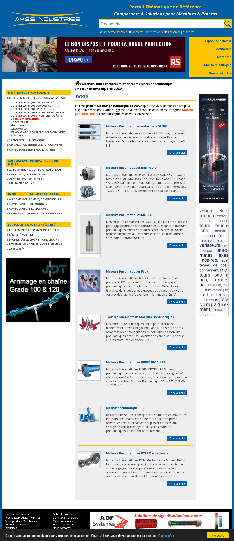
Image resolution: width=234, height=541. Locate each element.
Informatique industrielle (28, 174)
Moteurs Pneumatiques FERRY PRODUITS (135, 362)
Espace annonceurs (64, 524)
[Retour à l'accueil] (77, 83)
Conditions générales (65, 517)
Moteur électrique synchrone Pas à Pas (36, 115)
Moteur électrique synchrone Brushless (37, 112)
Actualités (223, 49)
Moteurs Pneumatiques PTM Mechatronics (137, 453)
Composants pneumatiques (28, 208)
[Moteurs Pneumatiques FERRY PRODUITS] (89, 380)
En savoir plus (177, 152)
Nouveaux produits (16, 517)
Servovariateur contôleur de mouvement (38, 132)
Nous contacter (220, 73)
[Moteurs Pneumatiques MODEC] (89, 256)
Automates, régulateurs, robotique (35, 169)
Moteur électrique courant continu (34, 105)
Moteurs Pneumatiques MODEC (129, 215)
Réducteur (17, 125)
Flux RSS (35, 517)
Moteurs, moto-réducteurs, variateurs (37, 98)
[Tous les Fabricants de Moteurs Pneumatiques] (89, 331)
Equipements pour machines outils (34, 230)
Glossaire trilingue (217, 65)
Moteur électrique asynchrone (31, 102)
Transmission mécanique (26, 140)
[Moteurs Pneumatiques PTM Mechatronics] (89, 467)
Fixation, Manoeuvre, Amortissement (35, 244)
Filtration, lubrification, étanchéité (35, 213)
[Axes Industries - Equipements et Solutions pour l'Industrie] (47, 27)
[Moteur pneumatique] (89, 422)
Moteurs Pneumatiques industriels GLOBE (136, 126)
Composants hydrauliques (28, 204)
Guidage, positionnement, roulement (36, 144)
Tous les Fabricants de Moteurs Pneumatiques (140, 317)
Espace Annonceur (218, 41)
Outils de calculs (62, 514)
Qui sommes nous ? (17, 514)
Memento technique (17, 524)
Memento (224, 57)
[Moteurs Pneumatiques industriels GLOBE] (89, 138)
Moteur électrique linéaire (28, 109)
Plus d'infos (166, 535)
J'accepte (217, 535)
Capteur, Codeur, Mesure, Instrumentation (27, 180)
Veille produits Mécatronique (22, 521)
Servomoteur (19, 128)
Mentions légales (63, 521)
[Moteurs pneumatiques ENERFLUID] (89, 199)
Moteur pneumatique (122, 408)
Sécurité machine (21, 235)
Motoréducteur (21, 122)
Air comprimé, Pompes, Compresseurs (35, 199)
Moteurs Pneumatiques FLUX (127, 271)
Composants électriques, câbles (32, 149)
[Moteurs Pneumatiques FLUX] (89, 291)
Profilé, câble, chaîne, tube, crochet (35, 239)
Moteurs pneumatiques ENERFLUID (131, 168)
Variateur (17, 135)
